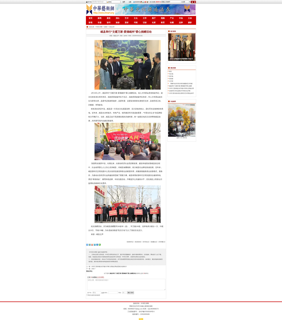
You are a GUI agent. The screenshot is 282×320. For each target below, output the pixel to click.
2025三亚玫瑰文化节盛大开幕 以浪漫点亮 (181, 88)
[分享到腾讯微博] (95, 245)
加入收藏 (152, 2)
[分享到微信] (100, 245)
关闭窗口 (161, 242)
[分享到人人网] (97, 245)
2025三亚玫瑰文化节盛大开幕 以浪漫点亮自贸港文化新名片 (109, 266)
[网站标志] (100, 9)
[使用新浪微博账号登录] (145, 2)
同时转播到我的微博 (94, 295)
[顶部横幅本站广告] (155, 9)
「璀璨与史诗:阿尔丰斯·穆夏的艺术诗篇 (180, 83)
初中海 (171, 76)
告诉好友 (138, 242)
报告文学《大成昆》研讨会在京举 (181, 59)
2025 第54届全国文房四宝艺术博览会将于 (181, 93)
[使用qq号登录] (141, 2)
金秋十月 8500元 (182, 138)
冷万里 (171, 81)
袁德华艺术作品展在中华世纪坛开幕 (179, 91)
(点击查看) (100, 277)
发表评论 (130, 242)
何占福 (171, 74)
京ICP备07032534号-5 (146, 311)
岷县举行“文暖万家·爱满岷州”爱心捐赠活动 (123, 273)
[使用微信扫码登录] (143, 2)
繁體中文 (158, 2)
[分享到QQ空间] (90, 245)
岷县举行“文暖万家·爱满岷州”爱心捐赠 (180, 86)
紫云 (170, 71)
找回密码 (137, 2)
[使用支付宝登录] (147, 2)
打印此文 (146, 242)
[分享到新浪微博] (92, 245)
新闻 (105, 27)
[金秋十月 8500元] (181, 120)
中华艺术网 (99, 27)
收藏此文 (154, 242)
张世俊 (171, 78)
